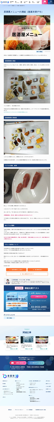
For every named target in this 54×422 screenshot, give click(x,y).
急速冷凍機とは (11, 2)
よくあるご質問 (38, 2)
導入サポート (33, 2)
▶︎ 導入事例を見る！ (37, 269)
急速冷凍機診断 (48, 391)
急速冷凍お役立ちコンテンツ (33, 387)
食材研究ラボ (5, 386)
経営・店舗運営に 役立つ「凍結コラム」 (37, 389)
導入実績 (29, 2)
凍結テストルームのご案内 (8, 392)
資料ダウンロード (48, 383)
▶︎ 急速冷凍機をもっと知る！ (16, 269)
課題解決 (21, 2)
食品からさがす (32, 391)
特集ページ (30, 395)
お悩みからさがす (33, 383)
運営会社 (10, 409)
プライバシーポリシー (19, 409)
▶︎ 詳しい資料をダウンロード (27, 274)
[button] (5, 344)
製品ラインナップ (17, 2)
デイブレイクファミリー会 (8, 394)
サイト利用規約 (29, 409)
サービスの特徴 (25, 2)
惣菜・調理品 (39, 51)
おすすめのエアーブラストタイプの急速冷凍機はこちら (16, 112)
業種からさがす (32, 384)
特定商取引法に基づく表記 (41, 409)
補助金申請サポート (7, 391)
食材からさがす (32, 392)
